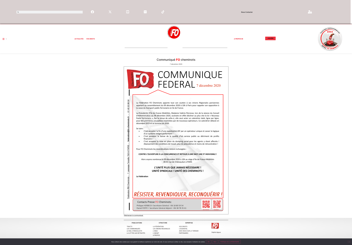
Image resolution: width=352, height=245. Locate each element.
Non (215, 242)
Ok (209, 242)
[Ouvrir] (6, 39)
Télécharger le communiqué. (133, 215)
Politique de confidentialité (229, 242)
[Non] (349, 241)
